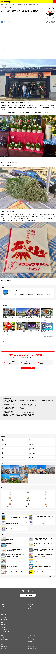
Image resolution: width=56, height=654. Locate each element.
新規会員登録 (4, 629)
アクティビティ (10, 506)
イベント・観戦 (10, 500)
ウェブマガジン (4, 614)
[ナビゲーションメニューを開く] (54, 1)
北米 (4, 4)
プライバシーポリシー (32, 635)
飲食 (10, 494)
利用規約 (2, 637)
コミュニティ (4, 627)
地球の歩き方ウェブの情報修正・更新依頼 (12, 407)
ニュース (3, 622)
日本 (33, 457)
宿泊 (46, 494)
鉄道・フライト (28, 506)
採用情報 (2, 641)
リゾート (34, 448)
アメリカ (8, 4)
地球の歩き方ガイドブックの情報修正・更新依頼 (13, 408)
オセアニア (34, 444)
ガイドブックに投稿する (32, 639)
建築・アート (28, 494)
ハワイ (6, 448)
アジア (6, 453)
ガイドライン (30, 637)
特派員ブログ (20, 4)
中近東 (33, 453)
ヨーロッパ (7, 440)
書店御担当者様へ (4, 639)
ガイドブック (4, 619)
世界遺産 (28, 500)
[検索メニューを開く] (50, 2)
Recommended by (47, 336)
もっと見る (51, 576)
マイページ (32, 629)
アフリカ (6, 457)
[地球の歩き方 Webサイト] (6, 1)
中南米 (6, 444)
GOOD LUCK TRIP (5, 631)
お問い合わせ (30, 641)
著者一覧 (3, 624)
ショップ (46, 506)
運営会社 (2, 635)
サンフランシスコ (14, 4)
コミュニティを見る (28, 368)
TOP (2, 4)
